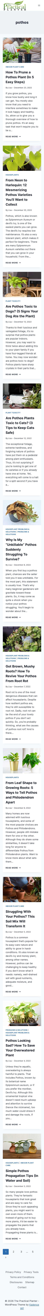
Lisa (10, 87)
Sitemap (29, 1282)
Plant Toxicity (13, 301)
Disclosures (16, 1282)
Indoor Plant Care (15, 67)
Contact (22, 1287)
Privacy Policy (13, 1272)
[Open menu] (39, 5)
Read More (13, 136)
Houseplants (12, 175)
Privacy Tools (31, 1272)
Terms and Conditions (22, 1277)
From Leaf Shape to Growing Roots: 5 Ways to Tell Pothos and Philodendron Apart (21, 792)
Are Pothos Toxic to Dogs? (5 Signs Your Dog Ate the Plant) (22, 311)
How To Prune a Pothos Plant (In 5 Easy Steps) (20, 77)
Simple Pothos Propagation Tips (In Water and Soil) (22, 1176)
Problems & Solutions (17, 1030)
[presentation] (22, 50)
